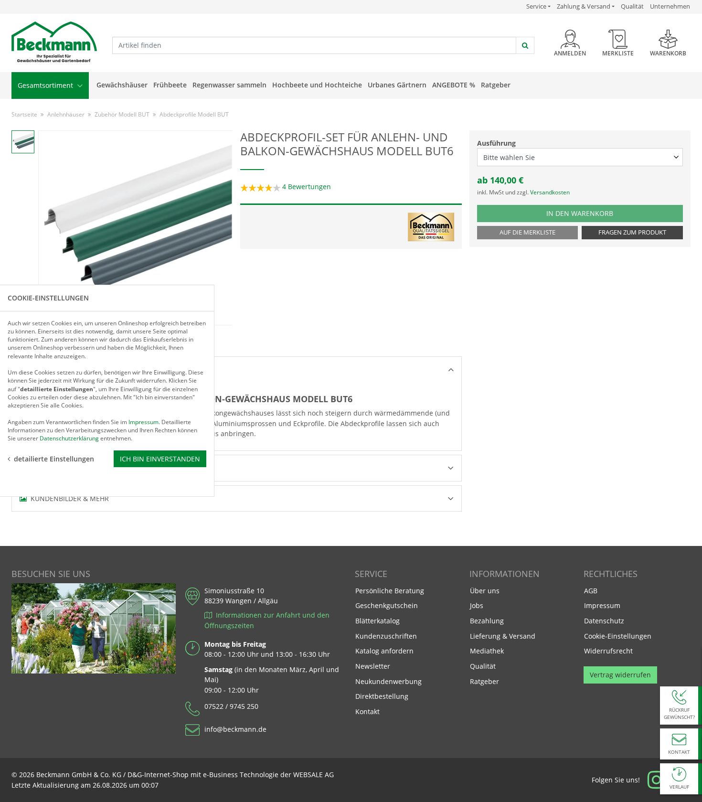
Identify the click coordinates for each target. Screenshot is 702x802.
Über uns (485, 590)
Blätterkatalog (377, 620)
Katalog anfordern (384, 650)
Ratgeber (496, 84)
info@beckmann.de (235, 729)
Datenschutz (604, 620)
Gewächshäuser (122, 84)
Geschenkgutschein (386, 605)
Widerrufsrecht (608, 650)
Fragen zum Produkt (632, 232)
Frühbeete (170, 84)
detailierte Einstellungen (54, 458)
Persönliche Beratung (389, 590)
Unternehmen (670, 6)
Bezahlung (487, 620)
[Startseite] (54, 42)
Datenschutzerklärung (69, 438)
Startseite (24, 114)
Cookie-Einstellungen (617, 636)
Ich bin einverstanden (160, 458)
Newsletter (372, 666)
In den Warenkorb (592, 213)
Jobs (476, 605)
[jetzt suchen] (525, 45)
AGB (590, 590)
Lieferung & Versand (502, 636)
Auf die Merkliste (527, 232)
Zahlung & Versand (583, 6)
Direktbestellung (381, 696)
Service (538, 6)
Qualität (632, 6)
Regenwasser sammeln (229, 84)
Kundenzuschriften (386, 636)
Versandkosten (550, 192)
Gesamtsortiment (46, 85)
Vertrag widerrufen (620, 674)
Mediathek (487, 650)
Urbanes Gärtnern (397, 84)
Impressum (602, 605)
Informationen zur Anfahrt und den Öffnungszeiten (267, 620)
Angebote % (453, 84)
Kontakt (367, 711)
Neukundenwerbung (388, 681)
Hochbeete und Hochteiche (317, 84)
